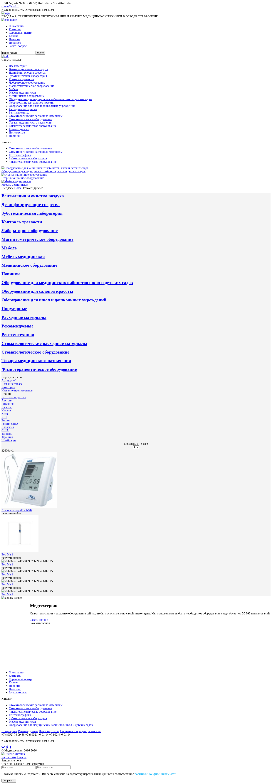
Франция (7, 437)
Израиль (6, 407)
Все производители (13, 397)
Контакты (15, 29)
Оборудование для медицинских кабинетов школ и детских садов (50, 99)
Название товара (12, 383)
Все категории (18, 65)
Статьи (55, 731)
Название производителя (17, 390)
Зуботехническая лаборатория (28, 75)
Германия (7, 403)
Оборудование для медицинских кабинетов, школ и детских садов (51, 724)
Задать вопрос (18, 46)
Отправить (9, 780)
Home (17, 188)
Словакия (7, 427)
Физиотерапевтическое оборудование (32, 125)
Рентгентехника (19, 112)
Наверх (21, 757)
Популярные (17, 132)
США (5, 430)
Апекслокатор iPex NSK (16, 510)
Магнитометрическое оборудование (31, 85)
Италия (6, 410)
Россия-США (9, 423)
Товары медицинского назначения (30, 122)
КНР (4, 417)
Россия (5, 420)
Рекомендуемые (19, 129)
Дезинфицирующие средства (27, 72)
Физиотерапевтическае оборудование (32, 711)
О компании (16, 26)
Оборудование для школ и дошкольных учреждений (42, 105)
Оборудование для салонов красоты (31, 102)
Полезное (15, 42)
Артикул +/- (8, 380)
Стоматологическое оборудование (30, 119)
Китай (5, 413)
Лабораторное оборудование (27, 82)
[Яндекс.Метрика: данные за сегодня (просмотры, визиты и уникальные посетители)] (13, 754)
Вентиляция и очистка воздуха (28, 69)
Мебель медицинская (22, 92)
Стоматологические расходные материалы (36, 115)
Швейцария (8, 440)
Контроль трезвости (21, 79)
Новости (14, 39)
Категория (8, 387)
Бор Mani (7, 554)
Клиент (13, 36)
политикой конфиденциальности (155, 773)
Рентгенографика (20, 155)
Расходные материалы (23, 109)
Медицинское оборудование (27, 95)
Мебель (13, 89)
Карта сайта (8, 757)
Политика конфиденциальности (80, 731)
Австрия (6, 400)
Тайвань (6, 433)
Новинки (15, 135)
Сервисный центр (20, 32)
